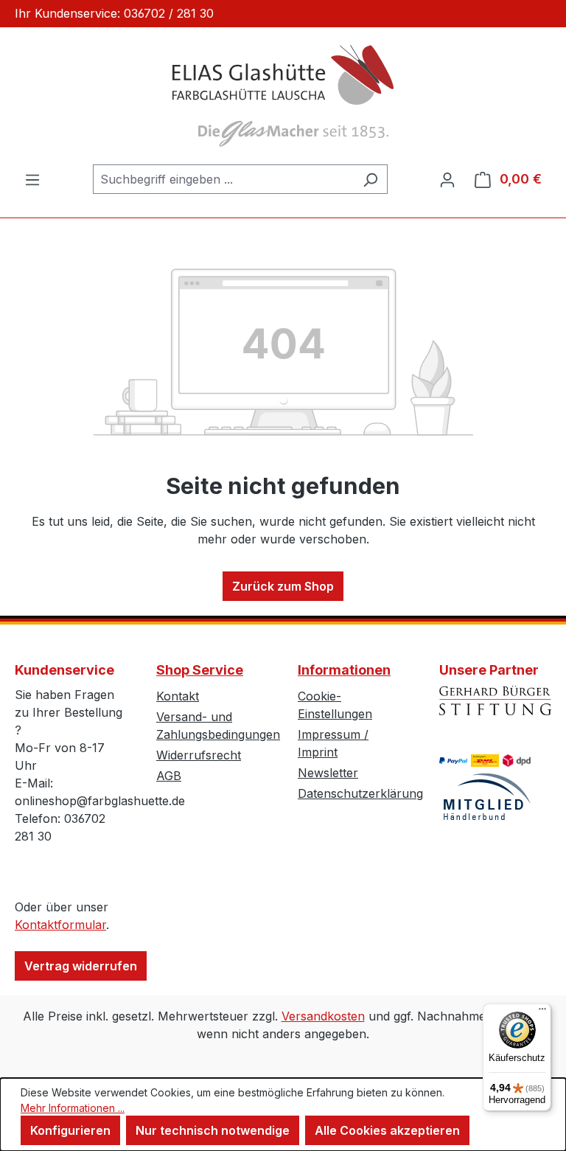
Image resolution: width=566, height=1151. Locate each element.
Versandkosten (323, 1016)
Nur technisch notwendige (213, 1130)
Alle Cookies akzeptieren (387, 1130)
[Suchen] (370, 179)
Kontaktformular (60, 924)
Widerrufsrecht (198, 755)
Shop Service (199, 670)
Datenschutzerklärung (360, 793)
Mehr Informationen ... (73, 1108)
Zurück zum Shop (283, 586)
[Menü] (32, 179)
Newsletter (328, 772)
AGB (168, 775)
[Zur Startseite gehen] (283, 96)
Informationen (344, 670)
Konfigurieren (70, 1130)
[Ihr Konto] (447, 179)
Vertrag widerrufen (80, 966)
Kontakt (177, 696)
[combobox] (223, 179)
